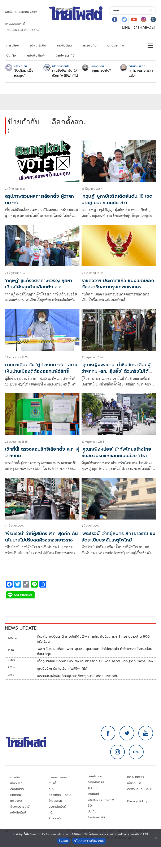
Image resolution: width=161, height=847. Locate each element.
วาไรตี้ (52, 783)
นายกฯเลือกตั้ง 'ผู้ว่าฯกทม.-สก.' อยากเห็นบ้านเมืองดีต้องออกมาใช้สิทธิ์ (42, 368)
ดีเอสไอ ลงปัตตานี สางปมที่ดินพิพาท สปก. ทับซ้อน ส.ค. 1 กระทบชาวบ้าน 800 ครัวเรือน (93, 639)
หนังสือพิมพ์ (36, 55)
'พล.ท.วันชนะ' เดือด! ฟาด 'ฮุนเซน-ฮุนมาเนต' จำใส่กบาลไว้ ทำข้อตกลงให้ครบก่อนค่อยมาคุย (94, 651)
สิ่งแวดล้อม (56, 818)
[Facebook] (114, 19)
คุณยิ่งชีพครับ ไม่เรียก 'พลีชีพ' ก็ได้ (65, 73)
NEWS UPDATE (20, 628)
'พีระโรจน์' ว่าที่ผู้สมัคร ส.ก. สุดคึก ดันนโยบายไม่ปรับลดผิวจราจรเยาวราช (41, 536)
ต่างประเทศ (115, 45)
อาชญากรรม (96, 782)
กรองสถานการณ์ (60, 777)
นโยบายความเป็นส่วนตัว (89, 840)
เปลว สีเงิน (38, 45)
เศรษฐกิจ (89, 45)
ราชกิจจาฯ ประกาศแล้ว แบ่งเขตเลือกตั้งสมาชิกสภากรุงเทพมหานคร (118, 283)
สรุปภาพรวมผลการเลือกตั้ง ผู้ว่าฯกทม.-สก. (39, 199)
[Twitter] (124, 19)
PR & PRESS (135, 777)
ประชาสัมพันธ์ (57, 806)
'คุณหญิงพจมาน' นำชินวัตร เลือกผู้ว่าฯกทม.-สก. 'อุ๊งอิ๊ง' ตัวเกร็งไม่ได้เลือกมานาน (116, 371)
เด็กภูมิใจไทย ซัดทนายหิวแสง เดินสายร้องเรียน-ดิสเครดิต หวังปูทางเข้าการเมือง (95, 661)
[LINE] (136, 752)
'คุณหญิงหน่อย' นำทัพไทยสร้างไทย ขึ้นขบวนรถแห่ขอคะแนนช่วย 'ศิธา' (116, 452)
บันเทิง (11, 55)
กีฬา (51, 789)
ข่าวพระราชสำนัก (20, 806)
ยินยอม (63, 840)
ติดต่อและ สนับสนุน (139, 789)
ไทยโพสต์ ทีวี (65, 55)
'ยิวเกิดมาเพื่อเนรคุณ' (24, 73)
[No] (156, 838)
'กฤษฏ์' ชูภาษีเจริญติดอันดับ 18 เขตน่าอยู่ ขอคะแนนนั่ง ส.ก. (117, 199)
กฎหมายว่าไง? (101, 70)
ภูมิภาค (53, 812)
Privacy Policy (137, 801)
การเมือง (12, 45)
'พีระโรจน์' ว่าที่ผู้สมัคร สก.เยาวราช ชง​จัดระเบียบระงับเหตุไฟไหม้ (118, 536)
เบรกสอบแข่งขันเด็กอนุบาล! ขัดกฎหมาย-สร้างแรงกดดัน (77, 675)
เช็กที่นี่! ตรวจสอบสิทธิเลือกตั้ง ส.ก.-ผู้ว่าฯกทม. (42, 452)
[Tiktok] (153, 19)
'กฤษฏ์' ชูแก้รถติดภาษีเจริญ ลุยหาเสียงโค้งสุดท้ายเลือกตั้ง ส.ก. (38, 283)
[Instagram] (143, 19)
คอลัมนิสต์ (64, 45)
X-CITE (92, 788)
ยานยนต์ (93, 794)
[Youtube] (134, 19)
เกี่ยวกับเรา (134, 783)
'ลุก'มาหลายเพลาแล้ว (141, 73)
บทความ (15, 795)
